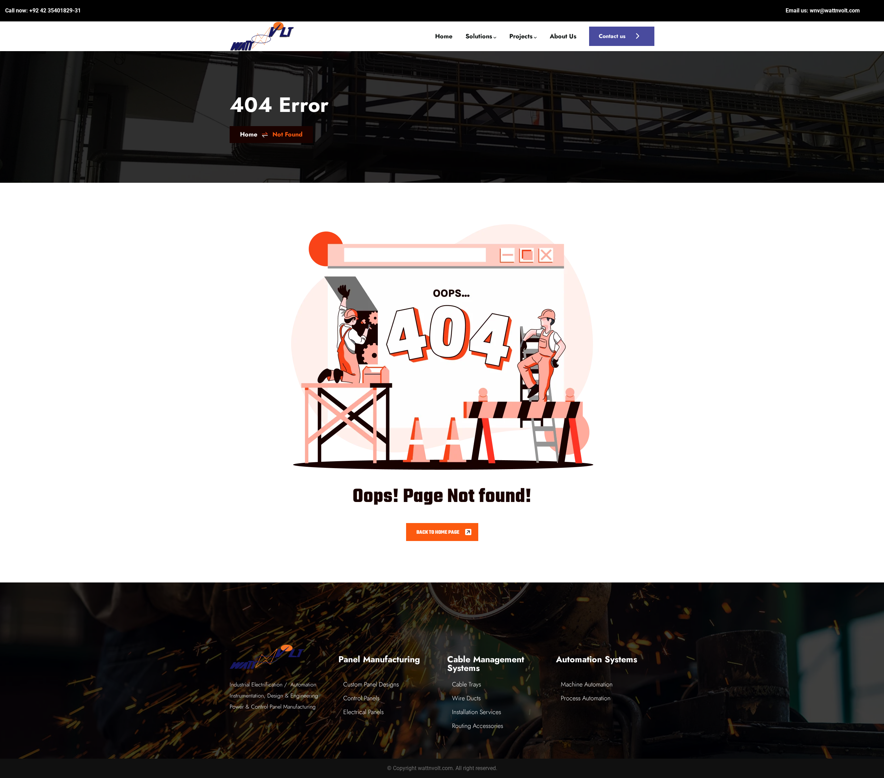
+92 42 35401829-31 (55, 10)
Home (248, 134)
